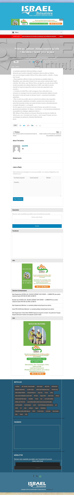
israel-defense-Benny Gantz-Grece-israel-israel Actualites (39, 402)
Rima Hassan (55, 411)
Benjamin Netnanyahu (20, 389)
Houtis (36, 399)
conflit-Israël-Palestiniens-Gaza (42, 389)
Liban (25, 408)
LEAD (16, 408)
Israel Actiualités (18, 405)
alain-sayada (39, 386)
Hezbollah (31, 399)
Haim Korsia (50, 395)
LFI (21, 408)
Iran (41, 399)
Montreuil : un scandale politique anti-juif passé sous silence (36, 305)
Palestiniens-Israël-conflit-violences (22, 411)
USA (26, 414)
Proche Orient (40, 411)
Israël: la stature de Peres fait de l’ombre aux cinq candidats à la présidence (50, 133)
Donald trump (55, 389)
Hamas (57, 395)
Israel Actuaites (27, 405)
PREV (33, 411)
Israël (34, 405)
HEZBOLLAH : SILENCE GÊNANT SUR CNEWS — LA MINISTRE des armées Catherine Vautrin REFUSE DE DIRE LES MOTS (35, 301)
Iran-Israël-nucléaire (49, 399)
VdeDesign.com (49, 489)
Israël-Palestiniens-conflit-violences (45, 405)
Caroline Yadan (30, 389)
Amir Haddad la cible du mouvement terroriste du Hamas (25, 133)
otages (36, 408)
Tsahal (21, 414)
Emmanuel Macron (31, 392)
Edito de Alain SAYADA (20, 392)
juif (55, 405)
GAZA (51, 392)
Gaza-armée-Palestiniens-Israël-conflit (23, 395)
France (46, 392)
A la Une (45, 58)
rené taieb (48, 411)
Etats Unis (40, 392)
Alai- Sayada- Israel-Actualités (28, 386)
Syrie (16, 414)
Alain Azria (47, 386)
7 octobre (17, 386)
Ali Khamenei (54, 386)
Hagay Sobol (43, 395)
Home (13, 66)
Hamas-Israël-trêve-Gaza (20, 399)
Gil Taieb (36, 395)
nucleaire (31, 408)
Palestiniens (43, 408)
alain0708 (26, 58)
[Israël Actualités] (37, 11)
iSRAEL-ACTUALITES (20, 402)
